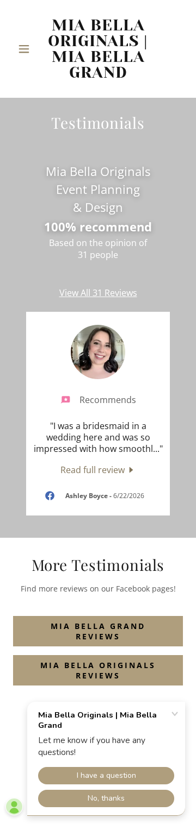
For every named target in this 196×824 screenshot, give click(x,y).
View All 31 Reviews (98, 293)
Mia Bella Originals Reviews (98, 670)
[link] (98, 49)
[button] (26, 49)
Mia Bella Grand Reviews (98, 631)
